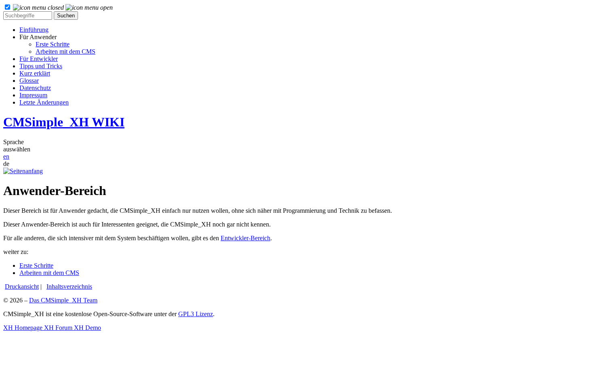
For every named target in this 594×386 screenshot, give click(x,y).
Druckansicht (22, 286)
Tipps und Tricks (40, 66)
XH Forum (57, 327)
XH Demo (86, 327)
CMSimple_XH (63, 122)
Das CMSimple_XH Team (63, 300)
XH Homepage (22, 327)
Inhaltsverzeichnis (69, 286)
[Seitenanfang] (23, 171)
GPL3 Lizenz (195, 313)
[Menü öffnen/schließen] (63, 7)
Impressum (33, 95)
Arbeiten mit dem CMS (65, 51)
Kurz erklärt (34, 73)
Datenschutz (35, 87)
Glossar (29, 80)
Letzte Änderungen (44, 102)
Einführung (33, 29)
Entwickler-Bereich (245, 238)
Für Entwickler (38, 58)
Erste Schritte (53, 44)
